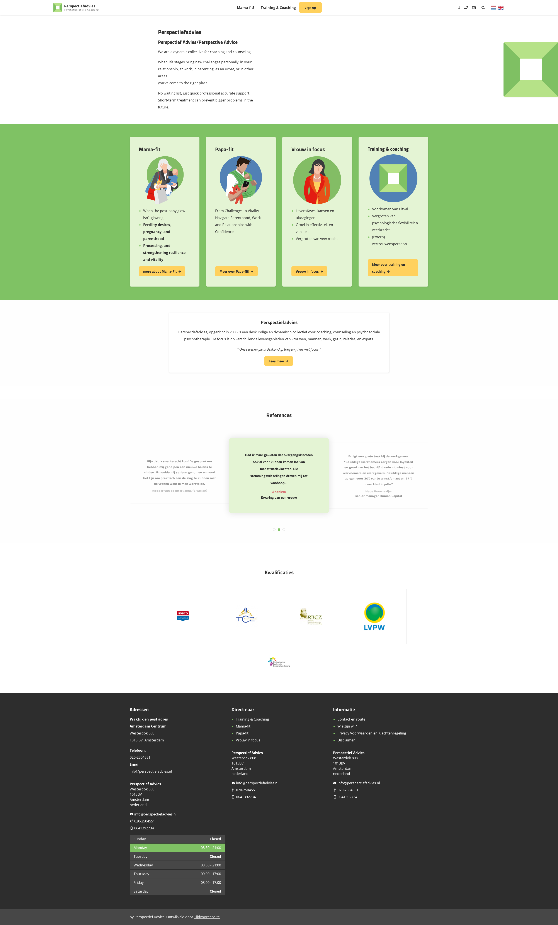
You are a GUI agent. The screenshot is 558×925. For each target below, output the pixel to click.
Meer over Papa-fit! (234, 271)
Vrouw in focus (307, 271)
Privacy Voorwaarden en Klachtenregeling (371, 733)
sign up (310, 7)
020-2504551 (144, 821)
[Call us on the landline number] (466, 7)
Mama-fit (243, 726)
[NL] (493, 7)
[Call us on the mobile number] (459, 7)
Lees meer (276, 361)
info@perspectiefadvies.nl (151, 771)
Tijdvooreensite (207, 917)
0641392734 (144, 828)
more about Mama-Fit (160, 271)
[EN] (501, 7)
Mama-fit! (245, 7)
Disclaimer (346, 740)
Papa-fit (242, 733)
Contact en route (351, 719)
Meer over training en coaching (388, 268)
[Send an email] (474, 7)
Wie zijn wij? (347, 726)
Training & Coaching (278, 7)
